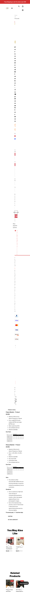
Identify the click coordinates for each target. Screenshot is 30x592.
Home (16, 15)
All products (17, 17)
